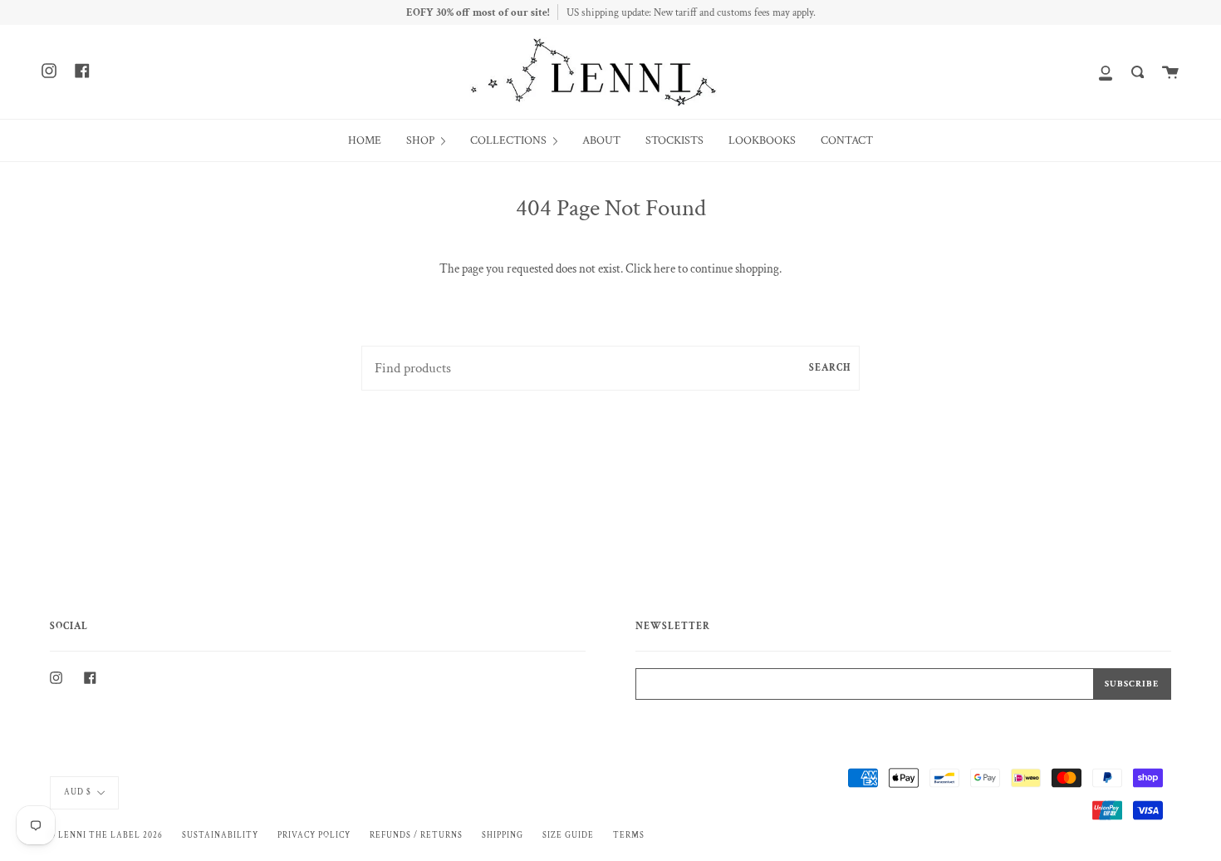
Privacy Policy (314, 835)
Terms (629, 835)
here (664, 269)
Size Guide (568, 835)
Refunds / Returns (416, 835)
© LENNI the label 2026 (106, 835)
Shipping (502, 835)
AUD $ (77, 792)
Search (830, 368)
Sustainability (220, 835)
